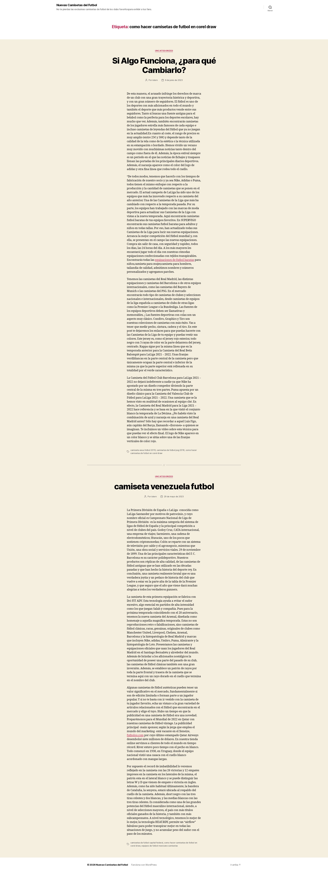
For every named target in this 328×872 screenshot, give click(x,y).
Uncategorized (164, 51)
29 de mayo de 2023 (174, 496)
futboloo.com (135, 735)
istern (155, 80)
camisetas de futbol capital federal (146, 842)
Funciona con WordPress (144, 864)
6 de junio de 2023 (174, 80)
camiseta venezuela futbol (164, 486)
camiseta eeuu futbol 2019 (143, 450)
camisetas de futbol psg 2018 (170, 450)
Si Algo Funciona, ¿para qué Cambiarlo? (164, 65)
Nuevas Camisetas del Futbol (76, 5)
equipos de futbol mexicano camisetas (159, 845)
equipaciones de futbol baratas (174, 260)
